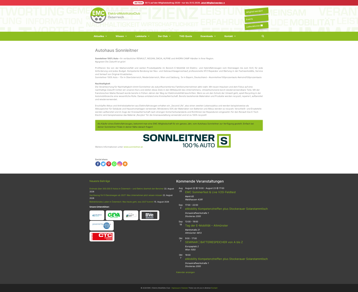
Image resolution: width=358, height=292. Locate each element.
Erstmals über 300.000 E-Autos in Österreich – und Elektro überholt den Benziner (127, 188)
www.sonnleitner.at (133, 147)
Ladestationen (253, 26)
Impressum (176, 288)
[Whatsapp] (114, 163)
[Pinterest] (108, 163)
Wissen (120, 36)
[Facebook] (97, 163)
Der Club (163, 36)
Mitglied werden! (254, 11)
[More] (125, 163)
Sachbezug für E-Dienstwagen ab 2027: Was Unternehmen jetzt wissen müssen (126, 195)
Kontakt (228, 36)
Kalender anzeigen (185, 272)
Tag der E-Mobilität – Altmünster (206, 225)
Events (249, 19)
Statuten (184, 288)
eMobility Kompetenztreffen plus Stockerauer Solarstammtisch (226, 208)
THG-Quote (185, 36)
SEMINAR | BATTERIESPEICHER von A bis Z (214, 242)
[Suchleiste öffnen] (262, 36)
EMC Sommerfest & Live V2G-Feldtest (210, 192)
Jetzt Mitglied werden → (213, 3)
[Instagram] (119, 163)
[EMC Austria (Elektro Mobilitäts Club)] (116, 15)
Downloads (207, 36)
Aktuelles (99, 36)
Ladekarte (141, 36)
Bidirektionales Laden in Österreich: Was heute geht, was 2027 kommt (121, 202)
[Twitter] (103, 163)
